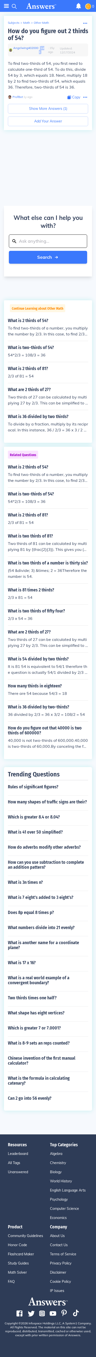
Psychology (59, 1199)
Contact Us (59, 1245)
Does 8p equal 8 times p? (31, 912)
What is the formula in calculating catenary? (39, 1081)
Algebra (56, 1153)
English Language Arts (68, 1190)
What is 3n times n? (25, 882)
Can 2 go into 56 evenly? (29, 1098)
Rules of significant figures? (33, 787)
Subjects (13, 22)
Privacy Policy (60, 1263)
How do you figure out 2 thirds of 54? (48, 34)
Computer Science (64, 1208)
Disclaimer (58, 1272)
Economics (58, 1218)
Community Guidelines (25, 1236)
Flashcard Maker (21, 1254)
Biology (56, 1172)
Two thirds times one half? (32, 998)
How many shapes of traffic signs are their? (47, 802)
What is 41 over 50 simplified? (35, 832)
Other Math (41, 22)
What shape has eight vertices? (36, 1013)
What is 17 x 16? (22, 962)
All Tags (14, 1163)
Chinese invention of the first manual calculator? (41, 1060)
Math (26, 22)
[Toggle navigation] (6, 6)
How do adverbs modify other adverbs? (44, 847)
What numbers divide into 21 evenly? (41, 927)
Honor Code (17, 1245)
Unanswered (18, 1172)
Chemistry (58, 1163)
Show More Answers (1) (48, 108)
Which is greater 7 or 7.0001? (34, 1028)
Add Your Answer (48, 121)
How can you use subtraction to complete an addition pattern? (46, 865)
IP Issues (57, 1290)
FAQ (11, 1281)
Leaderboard (18, 1153)
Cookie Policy (60, 1281)
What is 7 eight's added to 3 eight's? (40, 897)
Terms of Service (63, 1254)
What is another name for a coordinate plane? (43, 945)
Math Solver (17, 1272)
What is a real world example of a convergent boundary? (38, 980)
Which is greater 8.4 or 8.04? (34, 817)
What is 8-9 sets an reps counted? (39, 1043)
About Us (57, 1236)
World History (61, 1181)
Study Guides (18, 1263)
